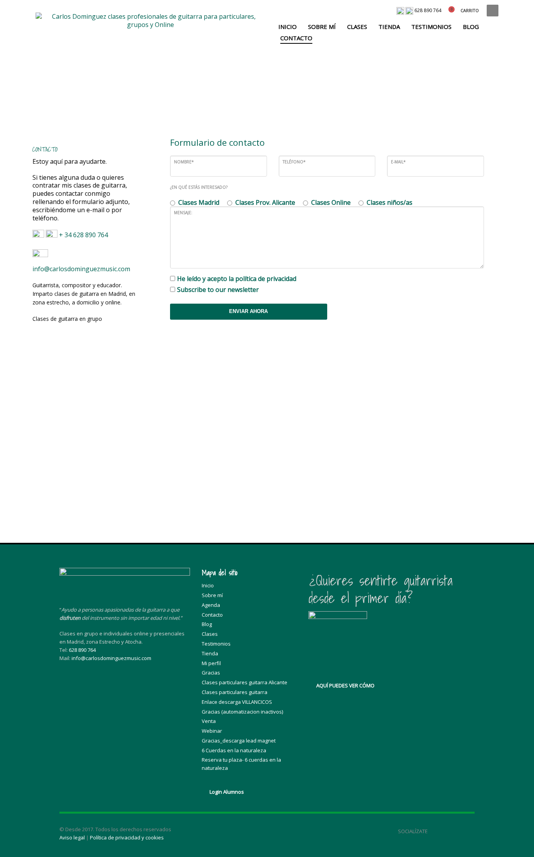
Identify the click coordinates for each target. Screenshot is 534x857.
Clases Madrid (198, 203)
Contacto (212, 614)
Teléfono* (294, 162)
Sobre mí (212, 595)
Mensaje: (183, 212)
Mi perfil (211, 663)
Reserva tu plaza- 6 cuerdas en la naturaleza (241, 763)
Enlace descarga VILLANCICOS (237, 701)
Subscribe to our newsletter (218, 290)
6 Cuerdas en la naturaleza (234, 750)
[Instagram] (469, 831)
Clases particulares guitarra (234, 692)
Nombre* (184, 162)
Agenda (211, 604)
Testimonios (216, 643)
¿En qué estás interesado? (199, 187)
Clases (210, 633)
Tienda (210, 653)
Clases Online (331, 203)
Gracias (211, 672)
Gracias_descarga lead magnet (239, 740)
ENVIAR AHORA (248, 311)
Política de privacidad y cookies (127, 837)
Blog (207, 624)
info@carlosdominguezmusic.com (81, 269)
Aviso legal (72, 837)
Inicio (208, 585)
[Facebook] (437, 831)
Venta (209, 721)
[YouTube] (453, 831)
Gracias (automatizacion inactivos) (242, 711)
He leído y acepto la (236, 279)
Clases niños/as (389, 203)
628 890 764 (427, 10)
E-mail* (398, 162)
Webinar (212, 730)
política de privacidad (265, 278)
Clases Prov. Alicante (265, 203)
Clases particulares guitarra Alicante (244, 682)
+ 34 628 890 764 (84, 235)
